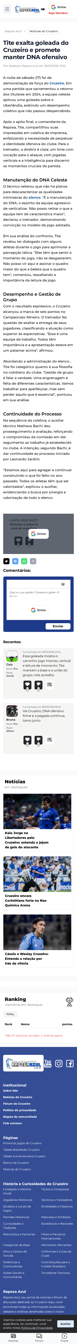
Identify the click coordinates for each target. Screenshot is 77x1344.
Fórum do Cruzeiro (16, 1103)
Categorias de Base (16, 1245)
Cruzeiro (57, 83)
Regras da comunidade (20, 1116)
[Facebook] (70, 1063)
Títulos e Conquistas (55, 1189)
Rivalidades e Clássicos (57, 1206)
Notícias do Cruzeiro (17, 1097)
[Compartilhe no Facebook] (15, 561)
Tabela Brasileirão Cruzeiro (21, 1149)
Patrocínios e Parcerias (19, 1234)
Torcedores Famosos (55, 1273)
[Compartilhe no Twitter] (6, 561)
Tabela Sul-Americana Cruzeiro (24, 1156)
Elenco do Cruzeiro (16, 1163)
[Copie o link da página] (33, 561)
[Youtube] (48, 1063)
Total (10, 1014)
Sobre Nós (10, 1090)
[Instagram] (59, 1063)
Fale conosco (12, 1123)
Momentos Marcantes (56, 1245)
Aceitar (65, 1324)
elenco (34, 197)
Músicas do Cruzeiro (17, 1169)
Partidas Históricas (16, 1217)
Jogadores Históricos (17, 1200)
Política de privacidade (19, 1110)
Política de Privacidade (37, 1328)
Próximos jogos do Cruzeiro (22, 1143)
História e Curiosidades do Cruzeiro (35, 1184)
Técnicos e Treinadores (56, 1200)
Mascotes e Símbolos (55, 1217)
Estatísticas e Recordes (57, 1223)
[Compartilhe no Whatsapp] (24, 561)
